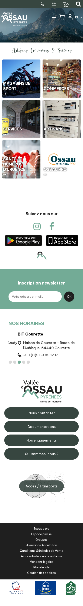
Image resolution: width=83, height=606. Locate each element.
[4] (24, 362)
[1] (10, 362)
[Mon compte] (70, 18)
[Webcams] (54, 4)
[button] (62, 18)
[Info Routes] (66, 4)
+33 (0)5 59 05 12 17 (31, 355)
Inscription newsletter (41, 283)
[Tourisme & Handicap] (45, 587)
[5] (28, 362)
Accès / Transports (41, 486)
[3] (19, 362)
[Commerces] (62, 78)
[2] (15, 362)
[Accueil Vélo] (71, 587)
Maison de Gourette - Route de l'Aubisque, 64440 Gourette (40, 345)
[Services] (21, 119)
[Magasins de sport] (21, 78)
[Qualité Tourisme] (16, 587)
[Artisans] (62, 119)
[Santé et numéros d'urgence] (21, 159)
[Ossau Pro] (62, 159)
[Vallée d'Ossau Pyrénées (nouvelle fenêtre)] (23, 240)
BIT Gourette (21, 334)
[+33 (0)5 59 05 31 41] (43, 4)
